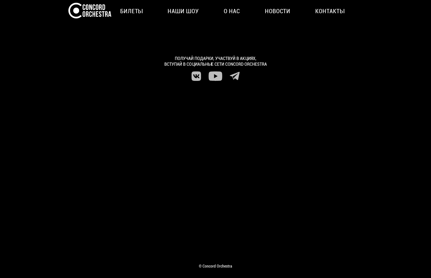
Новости (278, 11)
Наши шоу (183, 11)
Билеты (131, 11)
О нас (232, 11)
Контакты (329, 11)
